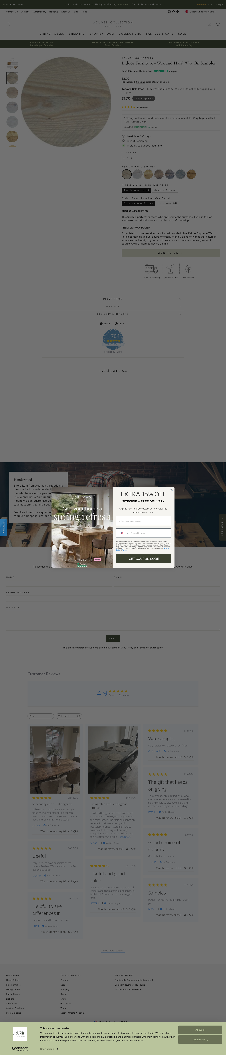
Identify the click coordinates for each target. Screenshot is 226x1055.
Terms (124, 550)
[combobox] (122, 533)
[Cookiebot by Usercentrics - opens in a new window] (19, 1049)
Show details (47, 1049)
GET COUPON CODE (144, 558)
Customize (199, 1039)
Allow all (200, 1030)
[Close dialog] (172, 490)
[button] (3, 527)
